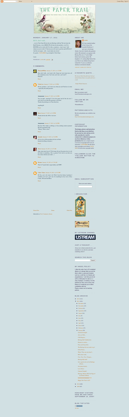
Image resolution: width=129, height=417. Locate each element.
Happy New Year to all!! (84, 380)
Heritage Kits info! (82, 359)
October (80, 308)
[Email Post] (52, 59)
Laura (86, 40)
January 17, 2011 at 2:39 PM (48, 113)
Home (52, 210)
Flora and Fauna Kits (83, 345)
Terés (39, 149)
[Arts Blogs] (78, 406)
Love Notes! (81, 369)
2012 (78, 299)
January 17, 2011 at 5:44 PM (50, 137)
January (80, 330)
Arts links (77, 408)
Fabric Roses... (81, 349)
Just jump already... (83, 366)
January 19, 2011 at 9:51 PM (53, 172)
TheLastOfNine (42, 70)
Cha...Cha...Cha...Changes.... (85, 357)
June (79, 318)
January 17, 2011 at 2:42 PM (52, 123)
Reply (39, 79)
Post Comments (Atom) (46, 214)
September (81, 311)
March (80, 325)
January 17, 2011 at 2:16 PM (52, 96)
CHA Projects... (82, 337)
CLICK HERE (42, 53)
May (79, 320)
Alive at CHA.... (82, 335)
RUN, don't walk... (82, 354)
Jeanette (40, 137)
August (80, 313)
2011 (78, 301)
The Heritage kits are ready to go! (86, 347)
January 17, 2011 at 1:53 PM (54, 70)
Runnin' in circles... (83, 342)
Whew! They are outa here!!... (85, 352)
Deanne (40, 162)
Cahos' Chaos (41, 172)
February (80, 328)
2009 (78, 386)
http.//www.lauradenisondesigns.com (84, 117)
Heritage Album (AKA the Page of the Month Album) (86, 374)
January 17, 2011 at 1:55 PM (51, 84)
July (79, 316)
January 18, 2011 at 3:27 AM (48, 149)
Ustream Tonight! (82, 371)
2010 (78, 384)
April (79, 323)
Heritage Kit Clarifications (84, 340)
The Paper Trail (64, 9)
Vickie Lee (41, 84)
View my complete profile (83, 67)
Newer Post (36, 210)
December (81, 303)
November (81, 306)
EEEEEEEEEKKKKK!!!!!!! (85, 378)
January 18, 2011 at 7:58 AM (49, 162)
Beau (39, 113)
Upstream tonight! (82, 332)
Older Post (69, 210)
